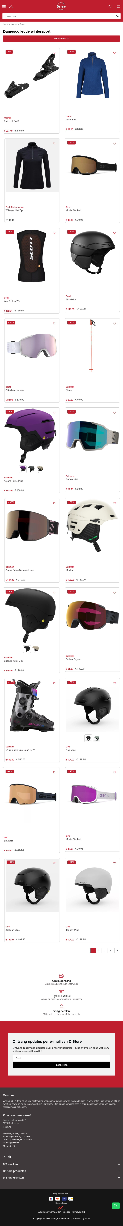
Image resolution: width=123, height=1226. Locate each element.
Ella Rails (8, 841)
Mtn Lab (70, 570)
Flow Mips (71, 300)
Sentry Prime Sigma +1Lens (20, 570)
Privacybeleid (78, 1212)
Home (5, 24)
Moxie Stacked (73, 210)
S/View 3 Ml (72, 480)
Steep (69, 390)
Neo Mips (71, 750)
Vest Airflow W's (12, 301)
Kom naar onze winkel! (17, 1115)
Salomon (70, 387)
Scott (6, 298)
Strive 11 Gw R (11, 121)
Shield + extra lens (15, 390)
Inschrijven (62, 1065)
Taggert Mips (72, 930)
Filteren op (60, 39)
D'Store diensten (13, 1178)
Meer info (7, 1146)
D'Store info (10, 1164)
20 (111, 951)
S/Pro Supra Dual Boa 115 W (20, 750)
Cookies (67, 1212)
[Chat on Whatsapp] (116, 1205)
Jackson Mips (13, 930)
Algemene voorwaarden (50, 1212)
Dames (14, 24)
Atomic (7, 118)
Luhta (68, 117)
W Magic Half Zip (14, 210)
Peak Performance (15, 207)
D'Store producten (14, 1171)
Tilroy (87, 1219)
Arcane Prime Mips (13, 481)
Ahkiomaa (71, 120)
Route (6, 1127)
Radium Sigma (73, 659)
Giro (68, 207)
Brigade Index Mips (14, 661)
